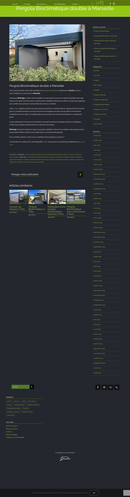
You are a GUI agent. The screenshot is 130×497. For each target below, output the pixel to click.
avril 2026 (97, 155)
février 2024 (98, 281)
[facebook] (110, 4)
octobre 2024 (98, 242)
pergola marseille (74, 159)
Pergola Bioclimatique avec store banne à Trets (57, 210)
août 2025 (97, 194)
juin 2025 (97, 203)
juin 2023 (97, 319)
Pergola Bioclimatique (54, 154)
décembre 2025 (99, 174)
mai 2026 (97, 150)
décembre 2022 (99, 348)
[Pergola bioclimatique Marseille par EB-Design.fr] (47, 52)
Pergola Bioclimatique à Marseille (105, 36)
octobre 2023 (98, 300)
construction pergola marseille (65, 157)
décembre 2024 (99, 232)
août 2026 (97, 135)
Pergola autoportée (101, 100)
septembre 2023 (99, 305)
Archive (28, 154)
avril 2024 (97, 271)
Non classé (98, 85)
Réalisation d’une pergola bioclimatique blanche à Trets (37, 210)
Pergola (33, 154)
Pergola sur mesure (68, 154)
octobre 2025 (98, 184)
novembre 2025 (99, 179)
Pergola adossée (41, 154)
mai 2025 (97, 208)
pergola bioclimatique (50, 90)
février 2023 (98, 339)
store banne (98, 124)
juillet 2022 (97, 373)
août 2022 (97, 368)
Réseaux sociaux (12, 429)
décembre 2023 (99, 290)
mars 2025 (97, 218)
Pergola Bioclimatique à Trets (17, 209)
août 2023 (97, 310)
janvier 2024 (98, 286)
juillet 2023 (97, 315)
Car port (97, 75)
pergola (16, 108)
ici (43, 142)
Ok (94, 493)
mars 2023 (97, 334)
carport (96, 80)
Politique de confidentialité (15, 437)
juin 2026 (97, 145)
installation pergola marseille (39, 159)
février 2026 (98, 164)
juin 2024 (97, 261)
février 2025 (98, 223)
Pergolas (16, 157)
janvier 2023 (98, 344)
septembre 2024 (99, 247)
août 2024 (97, 252)
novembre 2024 (99, 237)
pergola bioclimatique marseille (58, 159)
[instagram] (114, 4)
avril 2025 (97, 213)
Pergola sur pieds (100, 114)
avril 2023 (97, 329)
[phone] (116, 387)
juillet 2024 (97, 257)
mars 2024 (97, 276)
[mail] (110, 387)
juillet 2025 (97, 198)
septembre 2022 (99, 363)
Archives (9, 432)
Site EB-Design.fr (12, 426)
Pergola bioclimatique (101, 31)
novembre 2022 (99, 353)
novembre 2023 (99, 295)
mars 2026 (97, 160)
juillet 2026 (98, 140)
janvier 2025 (98, 227)
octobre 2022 (98, 358)
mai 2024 (97, 266)
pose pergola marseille (37, 162)
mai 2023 (97, 324)
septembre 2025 (99, 189)
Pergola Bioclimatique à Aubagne (75, 209)
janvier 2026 (98, 169)
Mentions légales (12, 434)
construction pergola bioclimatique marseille (41, 157)
